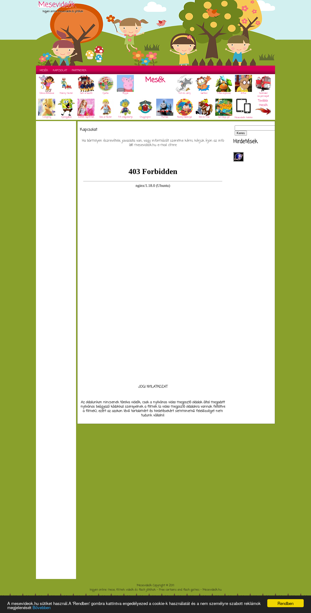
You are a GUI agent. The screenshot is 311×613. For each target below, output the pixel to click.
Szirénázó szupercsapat (263, 95)
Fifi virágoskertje (125, 117)
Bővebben (42, 607)
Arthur (243, 93)
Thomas (164, 117)
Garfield (204, 93)
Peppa (125, 93)
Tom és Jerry (184, 93)
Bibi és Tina (204, 117)
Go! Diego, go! (224, 117)
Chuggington (145, 117)
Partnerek (79, 70)
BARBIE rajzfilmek (86, 117)
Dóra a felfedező (47, 93)
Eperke (106, 93)
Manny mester (66, 93)
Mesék (44, 70)
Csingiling (47, 117)
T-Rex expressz (224, 93)
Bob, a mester (106, 117)
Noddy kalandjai (184, 117)
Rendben (285, 603)
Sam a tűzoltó (86, 93)
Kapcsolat (60, 70)
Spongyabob (66, 117)
